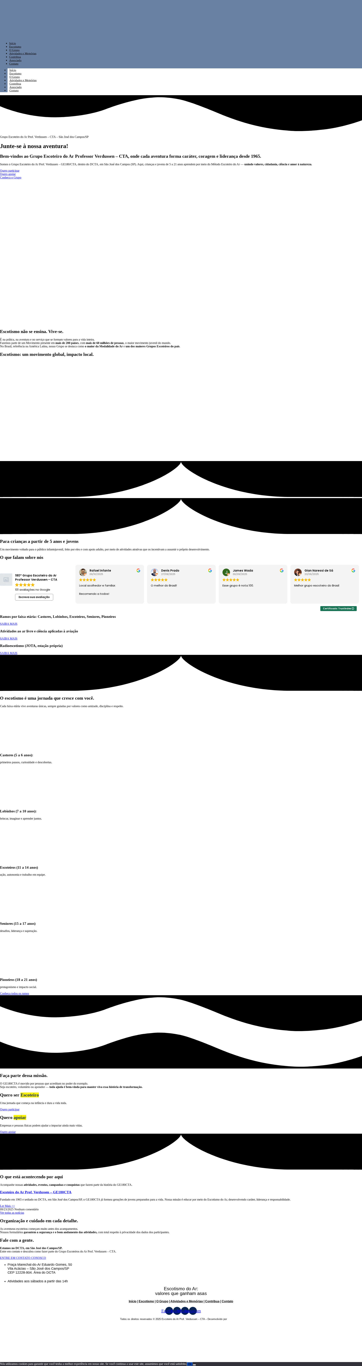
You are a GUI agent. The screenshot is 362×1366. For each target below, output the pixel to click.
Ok (189, 1364)
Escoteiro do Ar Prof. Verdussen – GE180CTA (35, 1192)
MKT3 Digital (235, 1319)
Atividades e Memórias (22, 53)
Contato (13, 63)
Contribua (15, 56)
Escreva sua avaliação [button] (34, 597)
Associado (15, 60)
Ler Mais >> (7, 1206)
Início (12, 43)
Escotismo (15, 46)
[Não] (194, 1364)
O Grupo (14, 50)
